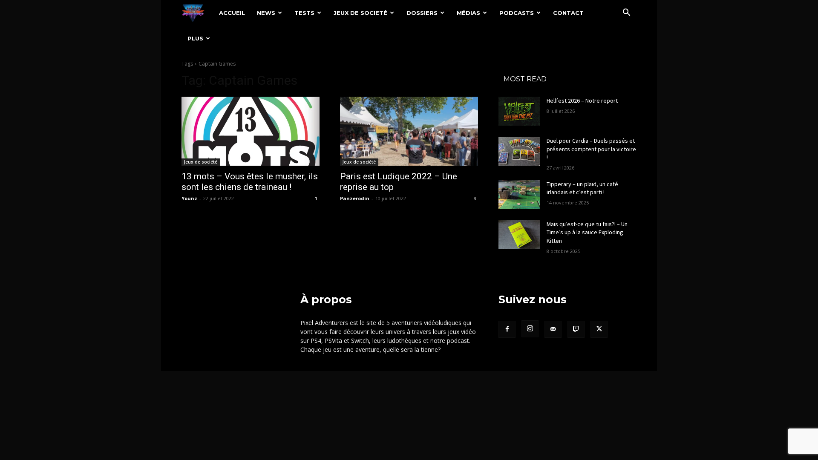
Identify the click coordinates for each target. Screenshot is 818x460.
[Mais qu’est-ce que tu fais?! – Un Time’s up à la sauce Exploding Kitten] (519, 234)
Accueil (232, 12)
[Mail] (553, 329)
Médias (468, 12)
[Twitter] (599, 329)
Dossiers (422, 12)
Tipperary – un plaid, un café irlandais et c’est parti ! (582, 188)
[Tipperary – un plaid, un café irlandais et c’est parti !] (519, 194)
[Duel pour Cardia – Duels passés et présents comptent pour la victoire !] (519, 151)
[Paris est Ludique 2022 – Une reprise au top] (409, 131)
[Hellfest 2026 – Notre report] (519, 111)
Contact (568, 12)
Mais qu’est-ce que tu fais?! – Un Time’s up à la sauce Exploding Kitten (587, 232)
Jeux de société (200, 162)
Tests (304, 12)
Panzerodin (354, 198)
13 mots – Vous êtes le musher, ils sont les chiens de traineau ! (249, 181)
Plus (195, 38)
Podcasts (516, 12)
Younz (189, 198)
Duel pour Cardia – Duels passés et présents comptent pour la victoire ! (591, 149)
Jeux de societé (360, 12)
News (266, 12)
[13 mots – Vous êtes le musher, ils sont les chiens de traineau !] (250, 131)
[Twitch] (576, 329)
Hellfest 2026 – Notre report (582, 100)
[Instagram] (530, 328)
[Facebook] (507, 329)
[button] (626, 13)
